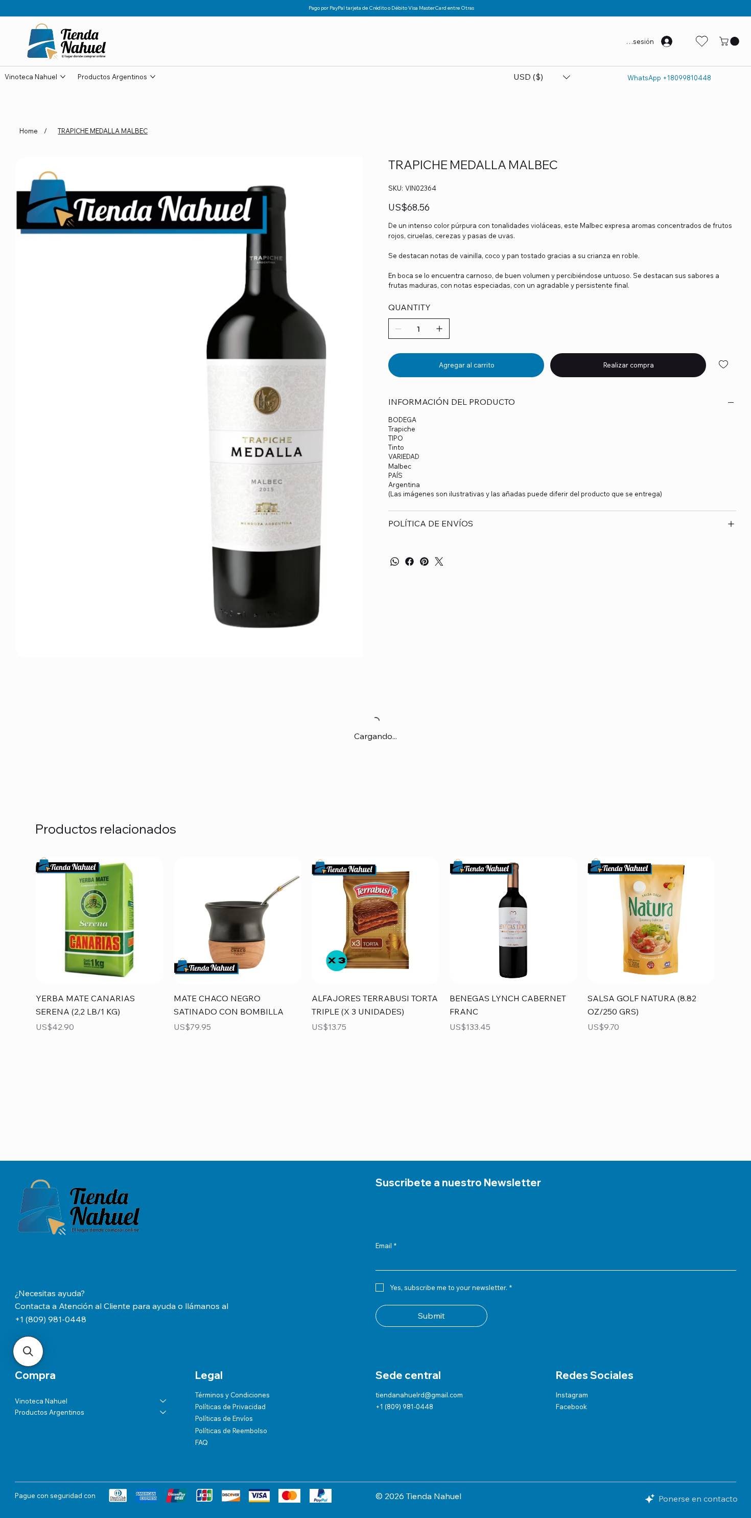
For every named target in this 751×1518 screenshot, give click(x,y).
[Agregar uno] (439, 328)
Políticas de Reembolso (231, 1431)
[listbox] (542, 77)
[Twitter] (439, 561)
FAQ (201, 1442)
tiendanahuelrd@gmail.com (419, 1395)
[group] (375, 952)
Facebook (571, 1406)
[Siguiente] (730, 920)
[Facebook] (409, 561)
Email (385, 1245)
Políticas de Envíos (224, 1418)
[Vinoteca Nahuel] (163, 1401)
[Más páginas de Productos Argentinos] (152, 76)
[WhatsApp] (394, 561)
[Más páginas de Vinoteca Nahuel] (62, 76)
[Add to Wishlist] (724, 364)
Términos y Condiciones (232, 1395)
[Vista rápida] (99, 920)
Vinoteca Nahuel (41, 1401)
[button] (730, 41)
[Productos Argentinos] (163, 1412)
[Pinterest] (424, 561)
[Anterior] (21, 920)
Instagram (572, 1395)
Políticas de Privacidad (230, 1406)
